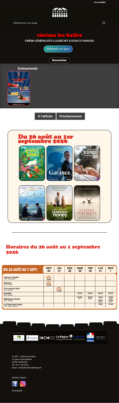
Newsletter (59, 60)
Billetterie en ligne (58, 49)
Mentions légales (19, 378)
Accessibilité (100, 2)
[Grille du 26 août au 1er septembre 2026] (59, 308)
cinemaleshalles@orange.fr (29, 368)
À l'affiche (45, 116)
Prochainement (71, 116)
